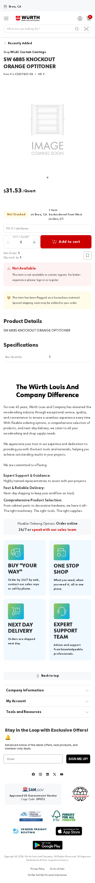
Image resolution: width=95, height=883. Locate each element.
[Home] (27, 18)
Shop (25, 52)
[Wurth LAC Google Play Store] (47, 845)
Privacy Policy (37, 869)
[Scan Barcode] (86, 29)
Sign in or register (47, 280)
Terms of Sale (57, 869)
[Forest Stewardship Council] (63, 815)
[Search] (77, 29)
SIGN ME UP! (78, 759)
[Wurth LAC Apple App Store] (69, 831)
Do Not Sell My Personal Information (47, 875)
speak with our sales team (54, 530)
